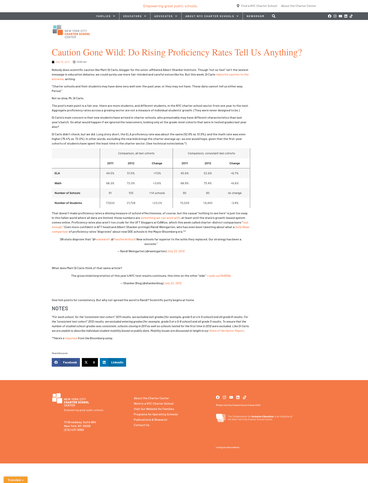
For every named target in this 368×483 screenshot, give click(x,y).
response (71, 338)
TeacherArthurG (124, 239)
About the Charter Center (151, 398)
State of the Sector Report (226, 330)
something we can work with (160, 217)
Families (103, 16)
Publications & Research (150, 419)
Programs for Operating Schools (156, 414)
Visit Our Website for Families (154, 409)
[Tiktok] (351, 16)
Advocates (163, 16)
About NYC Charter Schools (209, 16)
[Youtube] (340, 16)
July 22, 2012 (176, 251)
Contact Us (141, 425)
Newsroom (255, 16)
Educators (132, 16)
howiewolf (102, 239)
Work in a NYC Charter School (154, 403)
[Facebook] (329, 16)
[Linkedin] (345, 16)
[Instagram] (335, 16)
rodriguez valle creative (227, 447)
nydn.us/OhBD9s (220, 275)
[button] (66, 362)
